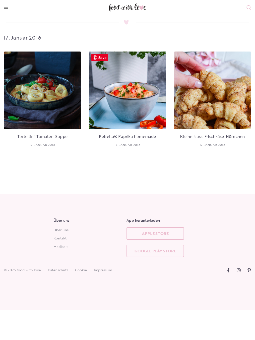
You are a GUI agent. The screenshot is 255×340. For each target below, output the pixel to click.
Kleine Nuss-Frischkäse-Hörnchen (212, 136)
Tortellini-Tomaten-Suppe (42, 136)
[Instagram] (239, 270)
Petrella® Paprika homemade (127, 136)
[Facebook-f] (228, 270)
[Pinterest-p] (249, 270)
